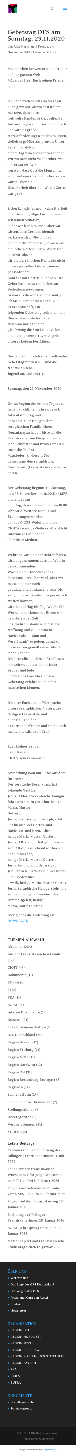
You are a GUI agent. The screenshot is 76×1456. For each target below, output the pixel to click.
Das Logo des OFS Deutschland (32, 1284)
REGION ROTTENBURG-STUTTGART (38, 1356)
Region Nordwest (21, 1065)
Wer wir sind (19, 1278)
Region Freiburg (21, 1050)
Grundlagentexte (22, 1402)
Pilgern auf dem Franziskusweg (33, 1201)
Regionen (15, 1087)
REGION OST (20, 1330)
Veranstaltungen (21, 1124)
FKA (11, 997)
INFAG (13, 1005)
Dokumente (17, 975)
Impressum (50, 1433)
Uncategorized (19, 1117)
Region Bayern (19, 1042)
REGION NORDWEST (26, 1336)
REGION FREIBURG (25, 1350)
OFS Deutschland (21, 1035)
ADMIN (33, 1433)
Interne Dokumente (24, 1012)
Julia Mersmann (24, 46)
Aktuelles (39, 52)
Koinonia (15, 1020)
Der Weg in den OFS (25, 1291)
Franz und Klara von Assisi (29, 1297)
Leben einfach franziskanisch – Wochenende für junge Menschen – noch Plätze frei (36, 1174)
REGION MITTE (22, 1343)
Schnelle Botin (19, 1094)
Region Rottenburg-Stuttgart (31, 1080)
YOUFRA (15, 1132)
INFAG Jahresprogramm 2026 (32, 1228)
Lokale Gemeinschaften (27, 1027)
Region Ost (16, 1072)
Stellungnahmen (21, 1110)
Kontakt (16, 1304)
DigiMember (50, 1449)
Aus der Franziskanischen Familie (35, 954)
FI (9, 990)
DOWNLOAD (18, 921)
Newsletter (18, 1310)
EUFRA (13, 982)
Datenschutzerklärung (38, 1438)
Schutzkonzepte (21, 1408)
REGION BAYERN (23, 1362)
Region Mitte (18, 1057)
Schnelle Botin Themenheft (30, 1102)
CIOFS (51, 52)
